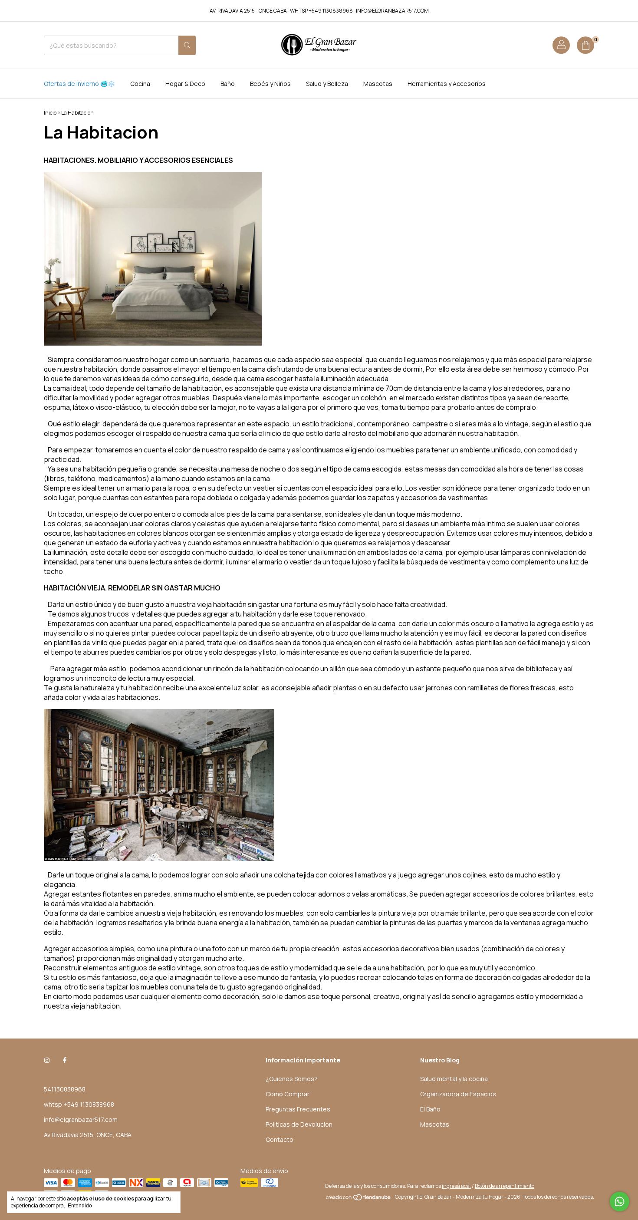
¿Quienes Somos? (292, 1079)
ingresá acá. (456, 1186)
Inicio (50, 112)
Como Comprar (287, 1094)
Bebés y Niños (270, 83)
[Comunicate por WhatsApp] (619, 1201)
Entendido (80, 1206)
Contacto (279, 1139)
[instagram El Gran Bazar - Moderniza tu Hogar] (47, 1060)
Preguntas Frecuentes (298, 1109)
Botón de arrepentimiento (504, 1186)
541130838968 (65, 1089)
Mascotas (377, 83)
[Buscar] (187, 45)
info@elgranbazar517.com (81, 1119)
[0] (585, 45)
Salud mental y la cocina (454, 1079)
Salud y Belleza (327, 83)
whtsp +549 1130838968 (79, 1104)
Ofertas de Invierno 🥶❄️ (79, 83)
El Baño (430, 1109)
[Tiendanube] (358, 1199)
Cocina (140, 83)
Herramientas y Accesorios (447, 83)
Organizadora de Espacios (458, 1094)
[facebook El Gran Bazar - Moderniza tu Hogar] (65, 1060)
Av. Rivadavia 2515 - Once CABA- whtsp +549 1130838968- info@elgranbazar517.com (319, 10)
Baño (227, 83)
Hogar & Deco (185, 83)
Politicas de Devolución (299, 1124)
